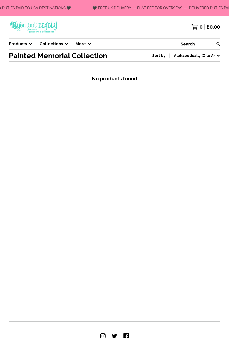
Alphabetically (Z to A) (195, 96)
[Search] (218, 44)
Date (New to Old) (191, 103)
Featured (183, 67)
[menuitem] (20, 44)
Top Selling (185, 81)
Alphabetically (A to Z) (195, 89)
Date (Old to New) (191, 110)
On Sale (182, 74)
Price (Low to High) (192, 117)
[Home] (34, 27)
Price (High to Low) (192, 124)
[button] (114, 8)
